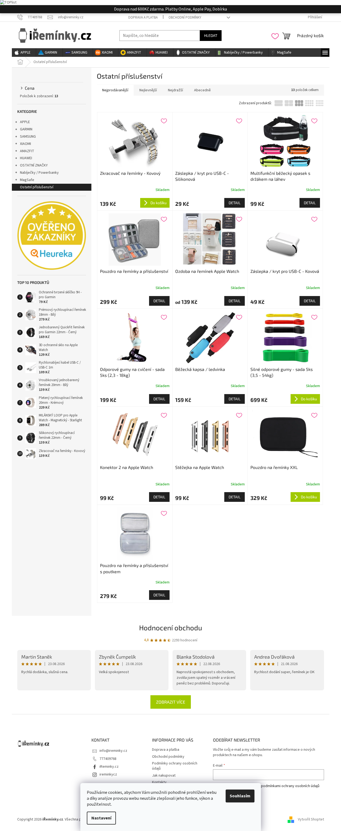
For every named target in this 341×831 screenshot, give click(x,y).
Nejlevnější (148, 90)
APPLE (25, 122)
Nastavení (101, 818)
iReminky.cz (109, 766)
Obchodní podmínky (184, 17)
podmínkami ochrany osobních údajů (290, 786)
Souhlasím (240, 796)
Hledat (210, 35)
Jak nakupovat (163, 775)
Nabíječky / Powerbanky (39, 172)
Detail (234, 202)
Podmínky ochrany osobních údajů (174, 766)
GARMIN (26, 129)
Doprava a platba (143, 17)
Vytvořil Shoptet (311, 819)
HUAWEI (26, 158)
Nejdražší (175, 90)
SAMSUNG (28, 136)
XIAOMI (25, 144)
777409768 (107, 759)
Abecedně (202, 90)
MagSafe (27, 180)
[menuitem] (24, 52)
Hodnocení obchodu (170, 627)
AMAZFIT (27, 151)
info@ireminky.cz (113, 750)
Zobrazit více (170, 701)
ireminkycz (108, 774)
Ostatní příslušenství (36, 187)
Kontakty (159, 782)
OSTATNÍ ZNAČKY (34, 165)
